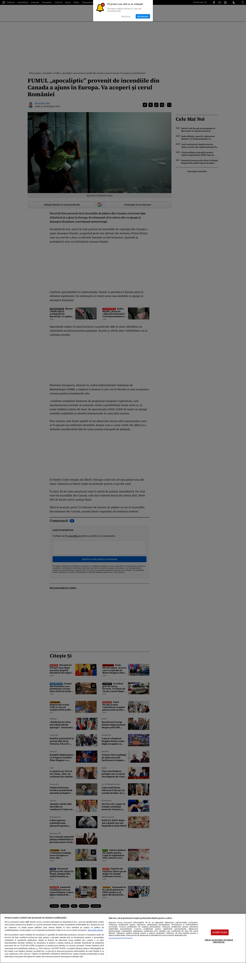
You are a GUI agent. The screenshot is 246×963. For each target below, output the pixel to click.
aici (37, 948)
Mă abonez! (142, 16)
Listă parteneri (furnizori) (120, 938)
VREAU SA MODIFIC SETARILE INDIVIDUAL (219, 941)
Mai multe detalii (95, 930)
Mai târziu (126, 16)
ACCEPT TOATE (219, 932)
